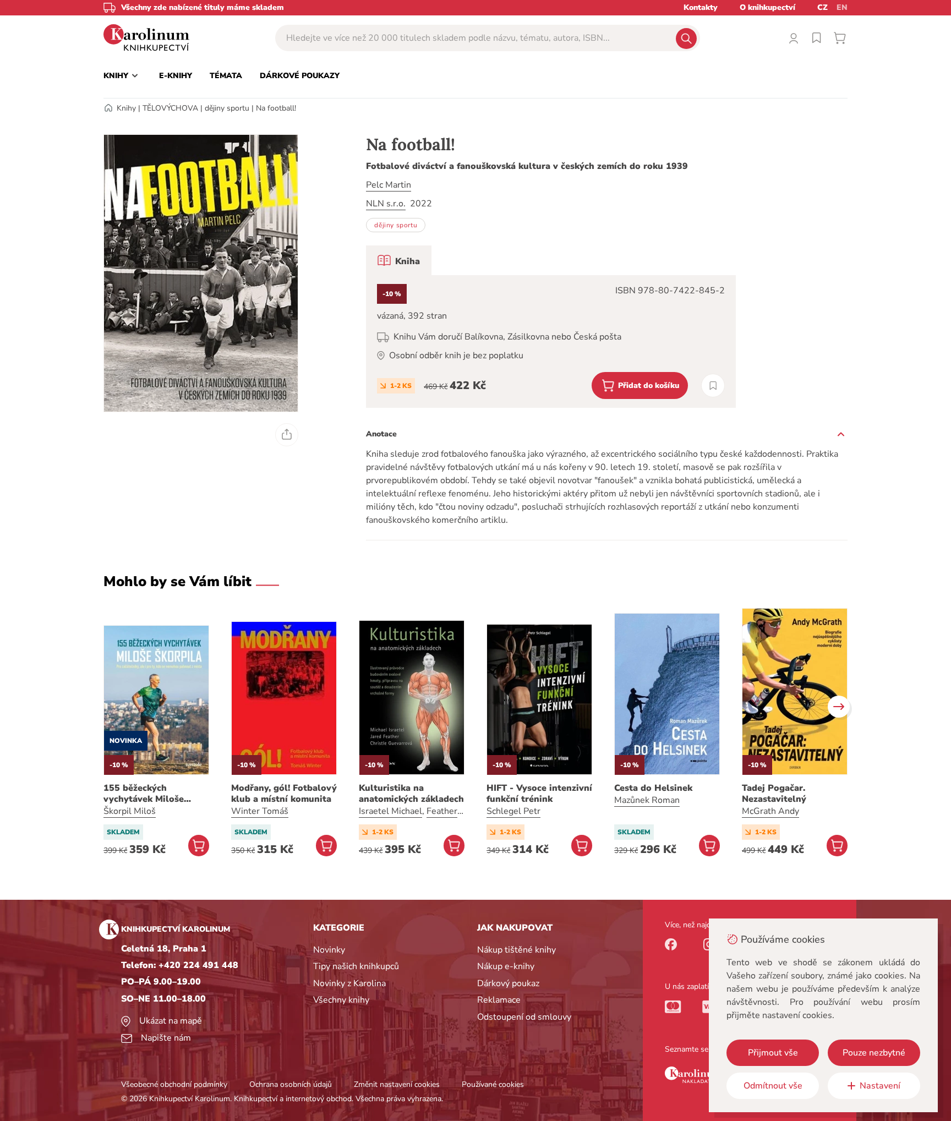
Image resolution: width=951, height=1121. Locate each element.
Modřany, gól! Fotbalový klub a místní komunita (284, 794)
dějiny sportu (227, 108)
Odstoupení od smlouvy (524, 1017)
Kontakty (701, 7)
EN (842, 7)
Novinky (329, 950)
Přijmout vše (773, 1053)
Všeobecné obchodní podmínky (174, 1084)
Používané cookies (493, 1084)
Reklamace (499, 1000)
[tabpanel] (551, 341)
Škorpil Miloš (129, 811)
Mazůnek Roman (647, 800)
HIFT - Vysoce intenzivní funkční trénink (539, 794)
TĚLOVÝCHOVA (170, 108)
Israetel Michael (390, 811)
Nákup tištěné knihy (516, 950)
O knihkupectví (767, 7)
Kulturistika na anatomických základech (411, 794)
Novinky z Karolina (349, 983)
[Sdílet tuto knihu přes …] (286, 434)
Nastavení (880, 1086)
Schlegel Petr (513, 811)
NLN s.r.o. (386, 204)
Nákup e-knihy (505, 966)
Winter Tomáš (259, 811)
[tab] (398, 260)
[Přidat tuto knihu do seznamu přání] (713, 385)
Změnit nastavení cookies (397, 1084)
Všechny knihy (341, 1000)
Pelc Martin (388, 185)
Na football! (276, 108)
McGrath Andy (770, 811)
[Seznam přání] (816, 38)
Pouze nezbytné (874, 1053)
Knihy (126, 108)
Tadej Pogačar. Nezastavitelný (774, 794)
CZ (822, 7)
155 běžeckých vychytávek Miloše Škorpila (143, 794)
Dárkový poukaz (508, 983)
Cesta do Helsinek (653, 788)
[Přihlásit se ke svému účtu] (793, 38)
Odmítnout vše (773, 1086)
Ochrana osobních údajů (290, 1084)
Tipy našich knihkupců (356, 966)
